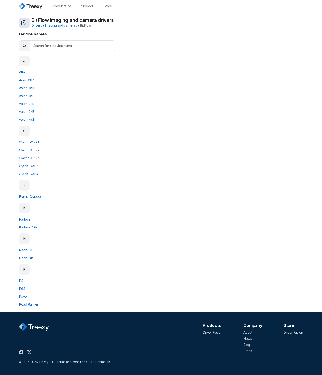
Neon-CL (26, 250)
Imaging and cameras (61, 25)
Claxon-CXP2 (29, 150)
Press (247, 351)
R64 (22, 289)
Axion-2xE (26, 112)
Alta (22, 72)
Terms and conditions (72, 362)
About (247, 332)
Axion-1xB (26, 88)
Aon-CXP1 (26, 80)
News (247, 338)
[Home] (30, 6)
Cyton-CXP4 (28, 174)
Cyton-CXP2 (28, 166)
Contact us (103, 362)
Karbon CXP (28, 227)
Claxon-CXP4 (29, 158)
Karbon (24, 219)
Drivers (36, 25)
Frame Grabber (30, 197)
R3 (21, 281)
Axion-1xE (26, 96)
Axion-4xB (27, 119)
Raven (23, 296)
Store (288, 325)
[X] (30, 352)
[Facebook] (22, 352)
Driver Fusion (212, 332)
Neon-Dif (26, 258)
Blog (246, 345)
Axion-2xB (26, 104)
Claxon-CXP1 (29, 142)
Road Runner (28, 304)
